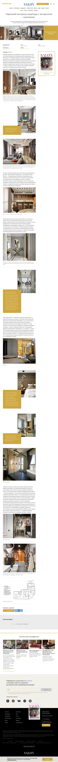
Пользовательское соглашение (26, 742)
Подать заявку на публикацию (9, 742)
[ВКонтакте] (18, 610)
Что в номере (46, 719)
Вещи (6, 720)
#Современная (5, 671)
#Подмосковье (11, 671)
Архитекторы (8, 718)
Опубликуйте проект (46, 725)
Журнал (18, 720)
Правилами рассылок (26, 693)
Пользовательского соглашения (41, 692)
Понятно (47, 759)
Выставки (18, 711)
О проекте (10, 741)
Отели (17, 716)
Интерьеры (7, 714)
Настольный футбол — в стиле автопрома (35, 651)
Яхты (17, 714)
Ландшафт (7, 716)
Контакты (40, 741)
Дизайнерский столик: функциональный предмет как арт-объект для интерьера (48, 652)
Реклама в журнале (31, 741)
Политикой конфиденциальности (14, 693)
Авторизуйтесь (13, 624)
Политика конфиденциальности (43, 742)
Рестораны (18, 718)
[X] (16, 610)
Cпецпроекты (19, 722)
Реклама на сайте (19, 741)
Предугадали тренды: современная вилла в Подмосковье (8, 652)
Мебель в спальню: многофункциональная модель (22, 652)
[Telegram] (21, 610)
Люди (6, 722)
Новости (7, 711)
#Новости (31, 657)
